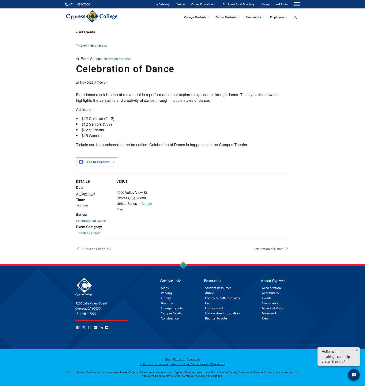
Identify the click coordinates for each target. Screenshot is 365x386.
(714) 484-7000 (79, 4)
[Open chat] (354, 375)
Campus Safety (171, 313)
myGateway (162, 4)
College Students (195, 17)
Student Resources (218, 288)
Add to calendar (97, 162)
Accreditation (271, 288)
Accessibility (270, 293)
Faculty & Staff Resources (222, 298)
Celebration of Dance (91, 221)
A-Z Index (282, 4)
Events (266, 298)
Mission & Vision (273, 308)
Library (265, 4)
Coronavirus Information (222, 313)
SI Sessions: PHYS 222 (96, 249)
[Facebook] (77, 327)
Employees (277, 17)
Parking (166, 293)
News (266, 318)
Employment (214, 308)
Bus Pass (167, 303)
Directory (179, 359)
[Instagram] (89, 327)
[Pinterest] (95, 327)
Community (253, 17)
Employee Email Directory (238, 4)
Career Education (202, 4)
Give (208, 303)
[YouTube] (106, 327)
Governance (270, 303)
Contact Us (193, 359)
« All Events (85, 32)
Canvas (180, 4)
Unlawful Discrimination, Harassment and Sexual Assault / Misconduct (182, 364)
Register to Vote (216, 318)
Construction (170, 318)
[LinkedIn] (101, 327)
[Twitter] (84, 327)
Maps (165, 288)
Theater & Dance (88, 233)
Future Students (226, 17)
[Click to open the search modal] (295, 17)
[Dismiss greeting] (357, 350)
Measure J (269, 313)
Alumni (210, 293)
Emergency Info (172, 308)
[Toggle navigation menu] (297, 4)
